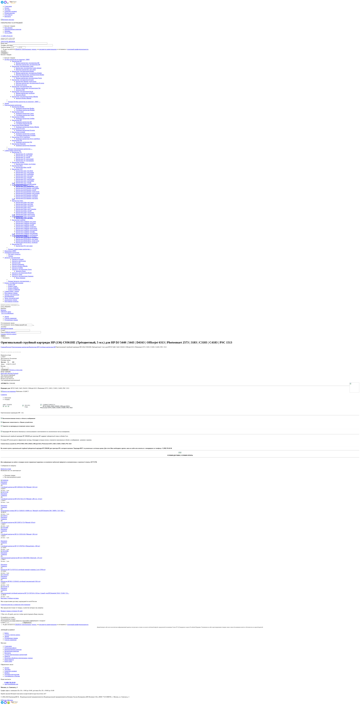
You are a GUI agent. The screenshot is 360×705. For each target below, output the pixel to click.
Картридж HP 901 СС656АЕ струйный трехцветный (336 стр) (20, 581)
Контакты (7, 16)
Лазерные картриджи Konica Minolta (27, 127)
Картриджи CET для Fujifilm (25, 181)
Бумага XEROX (13, 288)
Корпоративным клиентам (12, 649)
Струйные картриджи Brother (25, 110)
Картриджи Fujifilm (18, 117)
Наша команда (9, 659)
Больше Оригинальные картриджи (20, 149)
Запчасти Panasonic (18, 264)
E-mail (3, 330)
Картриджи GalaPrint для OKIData (27, 233)
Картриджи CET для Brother (25, 174)
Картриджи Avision (18, 162)
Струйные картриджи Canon (25, 115)
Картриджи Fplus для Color (24, 204)
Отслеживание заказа (7, 325)
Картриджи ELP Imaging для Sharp (27, 196)
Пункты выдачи (9, 13)
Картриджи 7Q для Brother (24, 154)
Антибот (3, 51)
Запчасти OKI (20, 90)
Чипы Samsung (20, 278)
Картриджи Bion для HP (23, 167)
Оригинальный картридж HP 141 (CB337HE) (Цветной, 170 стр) (21, 558)
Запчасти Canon (17, 274)
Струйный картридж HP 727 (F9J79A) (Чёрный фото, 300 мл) (20, 546)
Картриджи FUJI (17, 216)
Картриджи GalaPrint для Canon (26, 221)
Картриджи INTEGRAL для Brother (27, 237)
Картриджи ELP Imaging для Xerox (27, 198)
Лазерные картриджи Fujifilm (25, 118)
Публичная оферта (10, 648)
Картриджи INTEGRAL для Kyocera (27, 241)
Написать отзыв (6, 469)
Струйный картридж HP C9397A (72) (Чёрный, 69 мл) (18, 522)
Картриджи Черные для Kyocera (26, 81)
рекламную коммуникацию (48, 49)
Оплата (6, 8)
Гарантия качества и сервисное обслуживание (15, 604)
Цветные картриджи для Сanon (26, 69)
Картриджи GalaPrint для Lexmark (26, 230)
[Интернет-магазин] (7, 19)
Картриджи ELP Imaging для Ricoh (27, 195)
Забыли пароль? (10, 332)
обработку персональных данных (25, 49)
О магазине (8, 6)
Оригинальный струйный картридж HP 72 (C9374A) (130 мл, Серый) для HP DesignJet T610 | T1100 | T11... (35, 593)
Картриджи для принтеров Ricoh (22, 91)
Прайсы (7, 673)
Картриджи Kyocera (18, 128)
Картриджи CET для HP (23, 182)
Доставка (7, 9)
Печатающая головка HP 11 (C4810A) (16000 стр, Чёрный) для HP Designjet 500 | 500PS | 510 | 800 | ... (33, 510)
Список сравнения (10, 318)
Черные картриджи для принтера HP (27, 63)
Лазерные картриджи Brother (25, 108)
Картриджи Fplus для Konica (25, 212)
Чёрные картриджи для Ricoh (25, 93)
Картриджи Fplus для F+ (23, 207)
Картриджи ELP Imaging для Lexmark (28, 193)
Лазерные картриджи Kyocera (25, 130)
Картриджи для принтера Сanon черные (28, 68)
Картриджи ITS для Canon (24, 246)
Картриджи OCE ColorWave (21, 137)
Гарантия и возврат (10, 11)
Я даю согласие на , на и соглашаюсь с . (46, 49)
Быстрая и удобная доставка (10, 598)
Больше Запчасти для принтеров (19, 281)
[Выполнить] (33, 325)
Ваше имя (4, 43)
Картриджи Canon (18, 112)
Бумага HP (11, 284)
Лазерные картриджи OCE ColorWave (28, 139)
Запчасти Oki (16, 262)
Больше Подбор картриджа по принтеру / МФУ (24, 101)
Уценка (10, 256)
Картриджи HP (17, 61)
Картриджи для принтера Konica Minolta (25, 96)
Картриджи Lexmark (18, 132)
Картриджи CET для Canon (24, 176)
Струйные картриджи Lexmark (25, 135)
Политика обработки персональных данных (18, 658)
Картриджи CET (17, 169)
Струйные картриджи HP (24, 123)
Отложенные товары (11, 320)
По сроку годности (14, 254)
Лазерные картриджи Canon (25, 113)
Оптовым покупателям (11, 674)
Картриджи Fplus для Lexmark (25, 216)
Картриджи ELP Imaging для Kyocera (27, 191)
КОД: (2, 372)
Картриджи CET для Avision (25, 172)
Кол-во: (3, 366)
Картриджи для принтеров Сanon (22, 66)
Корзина (3, 310)
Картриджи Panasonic (19, 144)
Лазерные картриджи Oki (24, 142)
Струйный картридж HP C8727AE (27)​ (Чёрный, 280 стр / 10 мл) (21, 499)
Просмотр (4, 482)
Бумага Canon (12, 286)
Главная (3, 347)
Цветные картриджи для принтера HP (28, 64)
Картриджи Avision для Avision (26, 164)
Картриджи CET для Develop (25, 179)
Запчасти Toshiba (17, 268)
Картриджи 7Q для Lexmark (25, 159)
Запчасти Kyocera (21, 85)
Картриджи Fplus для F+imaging (26, 209)
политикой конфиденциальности (77, 49)
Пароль (3, 332)
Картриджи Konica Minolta (20, 125)
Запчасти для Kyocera (19, 261)
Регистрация (9, 328)
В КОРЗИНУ (5, 370)
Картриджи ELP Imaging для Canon (27, 186)
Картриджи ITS (17, 244)
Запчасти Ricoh (21, 95)
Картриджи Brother (18, 106)
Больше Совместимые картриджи (20, 249)
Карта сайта (8, 661)
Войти (3, 328)
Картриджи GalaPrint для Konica (26, 226)
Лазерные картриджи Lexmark (25, 133)
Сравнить (4, 394)
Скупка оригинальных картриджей (15, 654)
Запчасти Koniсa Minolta (23, 98)
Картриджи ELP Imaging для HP (26, 190)
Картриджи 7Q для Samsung (25, 160)
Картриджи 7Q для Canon (24, 155)
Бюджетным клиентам (11, 651)
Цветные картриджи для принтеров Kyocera (30, 83)
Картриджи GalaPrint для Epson (26, 223)
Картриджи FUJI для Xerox (24, 218)
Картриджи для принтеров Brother (23, 71)
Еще (13, 183)
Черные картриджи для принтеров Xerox (29, 78)
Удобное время (5, 47)
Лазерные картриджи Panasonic (26, 145)
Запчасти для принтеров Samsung (22, 276)
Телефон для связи (7, 45)
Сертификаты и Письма (12, 676)
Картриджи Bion (17, 165)
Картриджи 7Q (17, 152)
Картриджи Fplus (17, 200)
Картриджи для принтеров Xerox (22, 76)
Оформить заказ (6, 311)
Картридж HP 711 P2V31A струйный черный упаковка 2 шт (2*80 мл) (23, 569)
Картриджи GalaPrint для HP (25, 225)
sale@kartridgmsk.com (11, 684)
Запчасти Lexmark (18, 259)
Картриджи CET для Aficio (24, 171)
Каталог (8, 347)
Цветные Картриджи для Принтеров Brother (30, 74)
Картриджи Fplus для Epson (24, 206)
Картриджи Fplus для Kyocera (25, 214)
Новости (7, 656)
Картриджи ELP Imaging (20, 185)
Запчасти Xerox (21, 271)
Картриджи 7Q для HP (23, 157)
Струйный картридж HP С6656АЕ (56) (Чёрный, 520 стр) (19, 487)
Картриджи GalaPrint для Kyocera (26, 228)
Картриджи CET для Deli (24, 177)
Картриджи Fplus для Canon (25, 202)
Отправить (5, 53)
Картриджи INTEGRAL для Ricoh (27, 242)
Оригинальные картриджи (20, 347)
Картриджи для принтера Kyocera (23, 80)
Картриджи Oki (17, 140)
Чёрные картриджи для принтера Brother (29, 73)
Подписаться (27, 622)
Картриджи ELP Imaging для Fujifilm (27, 188)
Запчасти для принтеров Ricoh (22, 273)
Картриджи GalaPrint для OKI (25, 231)
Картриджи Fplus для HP (24, 211)
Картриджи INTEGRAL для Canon (27, 239)
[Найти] (19, 305)
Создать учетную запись (8, 334)
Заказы (6, 316)
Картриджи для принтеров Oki (22, 86)
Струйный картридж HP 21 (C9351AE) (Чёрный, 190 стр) (19, 534)
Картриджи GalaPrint (18, 220)
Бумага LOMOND (14, 289)
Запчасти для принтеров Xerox (22, 269)
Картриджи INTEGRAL (19, 235)
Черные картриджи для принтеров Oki (28, 88)
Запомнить (6, 338)
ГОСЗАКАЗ (8, 15)
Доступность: (5, 358)
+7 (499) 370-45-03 (6, 36)
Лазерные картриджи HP (24, 122)
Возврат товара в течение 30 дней (11, 611)
